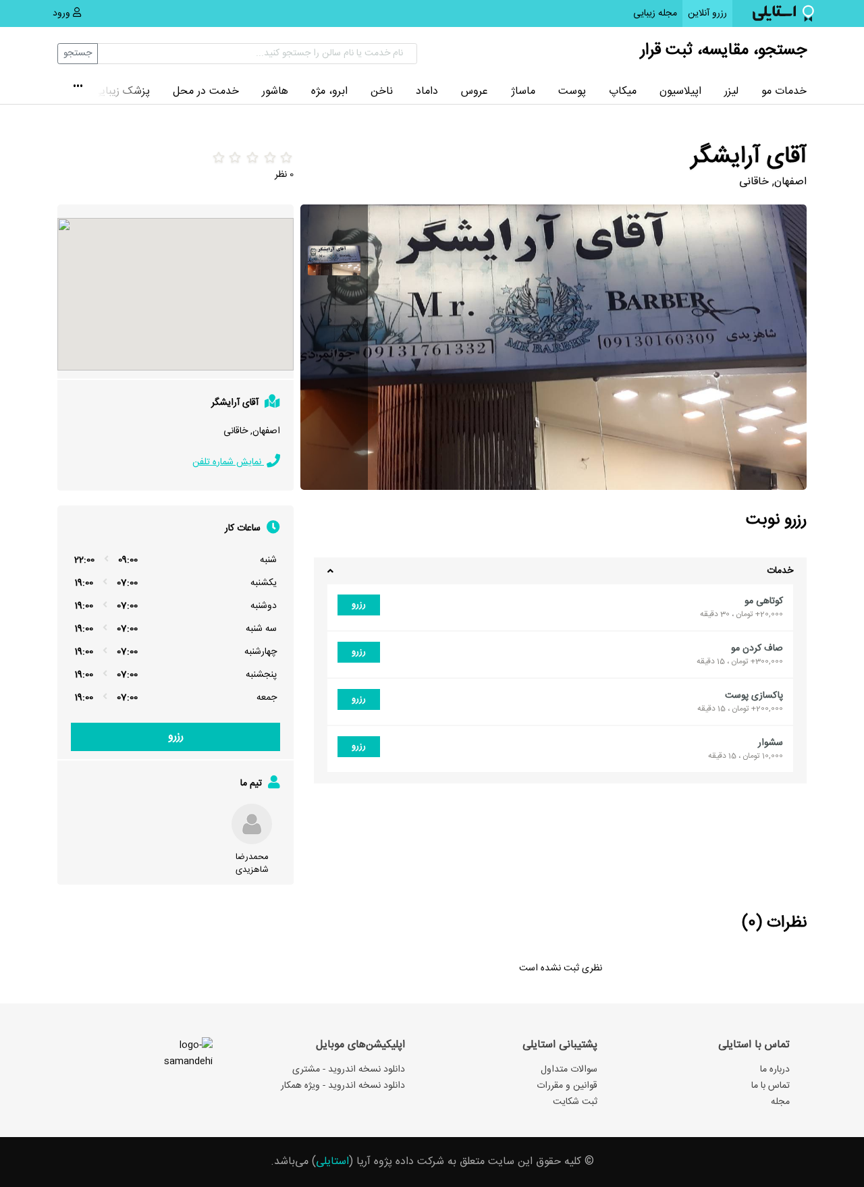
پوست (572, 91)
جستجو (77, 53)
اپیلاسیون (680, 91)
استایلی (332, 1162)
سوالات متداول (569, 1069)
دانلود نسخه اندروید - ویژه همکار (343, 1086)
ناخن (382, 91)
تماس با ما (770, 1086)
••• (78, 88)
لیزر (731, 91)
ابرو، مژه (329, 91)
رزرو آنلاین (704, 13)
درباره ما (775, 1069)
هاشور (275, 91)
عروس (474, 91)
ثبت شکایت (575, 1102)
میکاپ (623, 91)
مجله (780, 1102)
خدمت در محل (206, 91)
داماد (427, 91)
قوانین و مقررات (567, 1086)
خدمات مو (784, 91)
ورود (63, 13)
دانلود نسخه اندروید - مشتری (348, 1069)
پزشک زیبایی (121, 91)
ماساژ (523, 91)
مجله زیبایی (655, 13)
